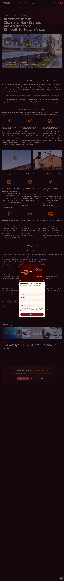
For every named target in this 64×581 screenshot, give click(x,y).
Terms (37, 309)
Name (21, 291)
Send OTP (32, 314)
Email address (23, 297)
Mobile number (23, 303)
